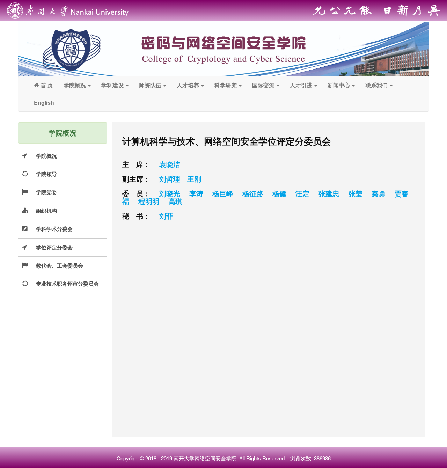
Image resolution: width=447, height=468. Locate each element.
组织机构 (46, 210)
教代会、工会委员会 (59, 265)
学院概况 (75, 85)
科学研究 (226, 85)
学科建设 (113, 85)
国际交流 (264, 85)
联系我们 (377, 85)
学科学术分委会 (54, 229)
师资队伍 (151, 85)
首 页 (46, 85)
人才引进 (302, 85)
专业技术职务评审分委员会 (67, 283)
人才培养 (188, 85)
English (44, 102)
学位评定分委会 (54, 247)
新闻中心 (339, 85)
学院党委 (46, 192)
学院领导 (46, 174)
